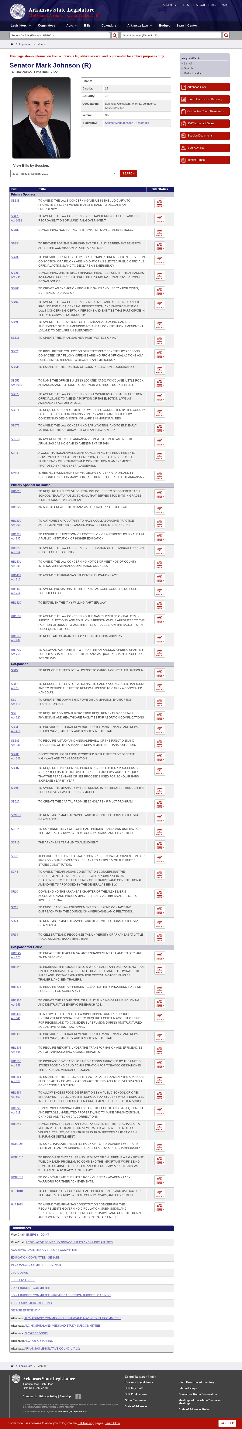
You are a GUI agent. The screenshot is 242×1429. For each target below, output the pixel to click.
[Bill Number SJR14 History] (160, 831)
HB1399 (16, 1000)
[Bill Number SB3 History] (160, 716)
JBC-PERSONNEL (23, 1280)
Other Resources (136, 1400)
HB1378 (16, 986)
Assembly (169, 5)
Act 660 (15, 1081)
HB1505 (16, 1047)
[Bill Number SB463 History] (160, 305)
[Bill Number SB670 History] (160, 397)
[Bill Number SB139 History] (160, 203)
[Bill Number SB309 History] (160, 275)
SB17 (14, 683)
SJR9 (14, 452)
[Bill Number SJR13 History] (160, 442)
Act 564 (15, 552)
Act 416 (15, 731)
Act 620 (15, 717)
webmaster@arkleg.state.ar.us (73, 1411)
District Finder (192, 73)
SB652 (15, 380)
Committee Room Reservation (198, 1394)
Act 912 (15, 579)
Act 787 (15, 640)
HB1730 (16, 649)
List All (188, 63)
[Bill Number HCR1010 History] (160, 1160)
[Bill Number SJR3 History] (160, 859)
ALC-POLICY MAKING (38, 1340)
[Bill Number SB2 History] (160, 702)
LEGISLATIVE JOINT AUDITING (31, 1303)
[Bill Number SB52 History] (160, 354)
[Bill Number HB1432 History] (160, 578)
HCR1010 (17, 1157)
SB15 (14, 670)
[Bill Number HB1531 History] (160, 619)
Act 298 (15, 744)
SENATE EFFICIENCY (25, 1310)
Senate (201, 5)
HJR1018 (17, 1191)
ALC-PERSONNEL (36, 1333)
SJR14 (15, 828)
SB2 (13, 699)
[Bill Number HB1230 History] (160, 523)
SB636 (15, 366)
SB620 (15, 801)
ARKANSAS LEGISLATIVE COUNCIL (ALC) (52, 1348)
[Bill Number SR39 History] (160, 937)
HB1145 (16, 953)
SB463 (15, 302)
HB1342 (16, 966)
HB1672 (16, 636)
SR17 (14, 907)
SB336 (15, 727)
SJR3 (14, 856)
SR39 (14, 934)
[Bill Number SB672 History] (160, 428)
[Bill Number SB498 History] (160, 325)
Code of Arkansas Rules (194, 1409)
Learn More (112, 1423)
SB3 (13, 713)
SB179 (15, 216)
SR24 (14, 921)
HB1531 (16, 616)
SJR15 (15, 842)
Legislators (25, 44)
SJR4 (14, 871)
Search (129, 173)
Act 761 (15, 654)
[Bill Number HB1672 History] (160, 639)
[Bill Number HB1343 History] (160, 551)
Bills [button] (87, 25)
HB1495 (16, 1034)
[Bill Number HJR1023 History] (160, 1207)
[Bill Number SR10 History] (160, 894)
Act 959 (15, 1065)
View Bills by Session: (31, 165)
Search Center (186, 25)
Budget (164, 25)
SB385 (15, 740)
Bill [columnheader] (14, 189)
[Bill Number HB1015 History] (160, 494)
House (186, 5)
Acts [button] (69, 25)
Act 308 (15, 524)
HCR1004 (17, 1143)
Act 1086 (16, 384)
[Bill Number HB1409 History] (160, 1017)
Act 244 (15, 277)
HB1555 (16, 1061)
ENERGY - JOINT (37, 1234)
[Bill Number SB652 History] (160, 383)
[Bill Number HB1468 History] (160, 592)
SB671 (15, 409)
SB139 (15, 200)
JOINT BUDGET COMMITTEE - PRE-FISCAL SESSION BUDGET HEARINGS (61, 1295)
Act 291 (15, 565)
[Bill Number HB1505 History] (160, 1050)
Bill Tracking (86, 1423)
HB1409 (16, 1014)
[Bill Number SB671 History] (160, 413)
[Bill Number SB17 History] (160, 687)
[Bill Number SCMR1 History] (160, 818)
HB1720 (16, 1108)
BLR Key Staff (134, 1388)
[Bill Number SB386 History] (160, 757)
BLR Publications (136, 1394)
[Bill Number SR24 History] (160, 924)
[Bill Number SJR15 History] (160, 845)
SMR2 (15, 472)
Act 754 (15, 593)
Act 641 (15, 1018)
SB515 (15, 337)
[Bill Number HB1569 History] (160, 1095)
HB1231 (16, 534)
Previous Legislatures (139, 1381)
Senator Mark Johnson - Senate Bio (127, 122)
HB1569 (16, 1092)
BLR (213, 5)
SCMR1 (16, 815)
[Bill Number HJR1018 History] (160, 1194)
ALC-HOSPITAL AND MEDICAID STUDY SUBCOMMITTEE (62, 1325)
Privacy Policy (48, 1396)
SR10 (14, 891)
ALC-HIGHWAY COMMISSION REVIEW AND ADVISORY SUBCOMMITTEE (72, 1318)
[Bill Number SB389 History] (160, 291)
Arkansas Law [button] (137, 25)
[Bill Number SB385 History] (160, 743)
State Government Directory (196, 1381)
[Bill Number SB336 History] (160, 730)
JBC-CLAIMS (19, 1272)
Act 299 (15, 758)
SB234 (15, 243)
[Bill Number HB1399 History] (160, 1003)
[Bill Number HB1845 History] (160, 1126)
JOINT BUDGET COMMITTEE (30, 1287)
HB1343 (16, 548)
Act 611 (15, 1112)
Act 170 (15, 957)
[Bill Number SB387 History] (160, 771)
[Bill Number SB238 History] (160, 260)
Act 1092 (16, 220)
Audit (225, 5)
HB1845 (16, 1123)
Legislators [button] (19, 25)
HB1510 (16, 602)
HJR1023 (17, 1204)
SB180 (15, 229)
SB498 (15, 321)
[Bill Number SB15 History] (160, 673)
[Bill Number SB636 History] (160, 370)
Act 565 (15, 1051)
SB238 (15, 257)
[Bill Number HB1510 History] (160, 605)
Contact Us (30, 1396)
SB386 (15, 754)
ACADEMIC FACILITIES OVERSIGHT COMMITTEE (44, 1249)
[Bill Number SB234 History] (160, 246)
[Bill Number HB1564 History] (160, 1080)
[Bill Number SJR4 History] (160, 874)
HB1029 (16, 507)
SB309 (15, 272)
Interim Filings (188, 1388)
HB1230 (16, 520)
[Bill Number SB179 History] (160, 219)
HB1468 (16, 588)
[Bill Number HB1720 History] (160, 1111)
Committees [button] (46, 25)
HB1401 (16, 561)
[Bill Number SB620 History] (160, 804)
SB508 (15, 787)
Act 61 (15, 688)
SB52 (14, 351)
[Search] (115, 35)
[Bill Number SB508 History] (160, 790)
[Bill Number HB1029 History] (160, 510)
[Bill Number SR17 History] (160, 910)
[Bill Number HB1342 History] (160, 969)
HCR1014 (17, 1177)
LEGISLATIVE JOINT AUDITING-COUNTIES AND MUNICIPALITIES (69, 1242)
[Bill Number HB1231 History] (160, 537)
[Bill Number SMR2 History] (160, 475)
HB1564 (16, 1076)
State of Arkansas (136, 1406)
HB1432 (16, 575)
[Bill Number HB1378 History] (160, 989)
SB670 (15, 394)
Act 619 (15, 703)
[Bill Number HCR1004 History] (160, 1146)
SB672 (15, 425)
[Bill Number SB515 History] (160, 340)
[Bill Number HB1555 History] (160, 1064)
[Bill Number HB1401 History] (160, 564)
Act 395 (15, 538)
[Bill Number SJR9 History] (160, 456)
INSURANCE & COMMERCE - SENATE (36, 1264)
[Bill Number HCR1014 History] (160, 1180)
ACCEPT (227, 1423)
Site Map (65, 1396)
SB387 (15, 767)
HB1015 (16, 491)
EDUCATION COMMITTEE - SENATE (35, 1257)
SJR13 (15, 439)
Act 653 (15, 1004)
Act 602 (15, 1096)
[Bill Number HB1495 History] (160, 1037)
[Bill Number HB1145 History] (160, 956)
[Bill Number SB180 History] (160, 233)
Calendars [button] (109, 25)
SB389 (15, 288)
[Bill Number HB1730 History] (160, 652)
